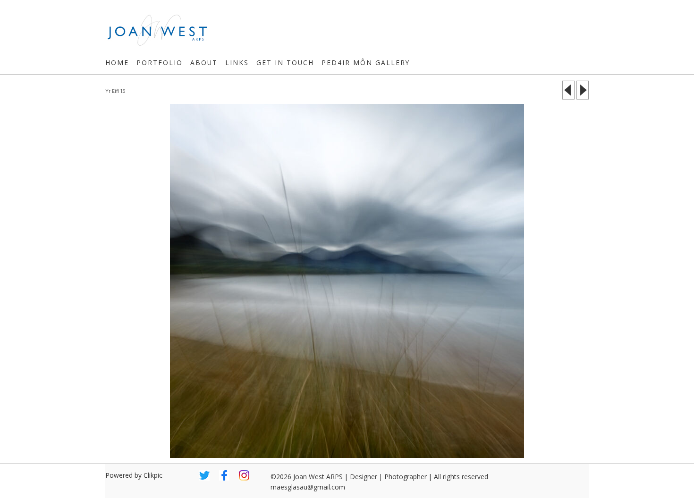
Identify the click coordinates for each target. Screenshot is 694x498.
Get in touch (285, 62)
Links (237, 62)
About (204, 62)
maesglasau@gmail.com (308, 486)
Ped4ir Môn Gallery (366, 62)
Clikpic (153, 475)
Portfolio (159, 62)
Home (117, 62)
